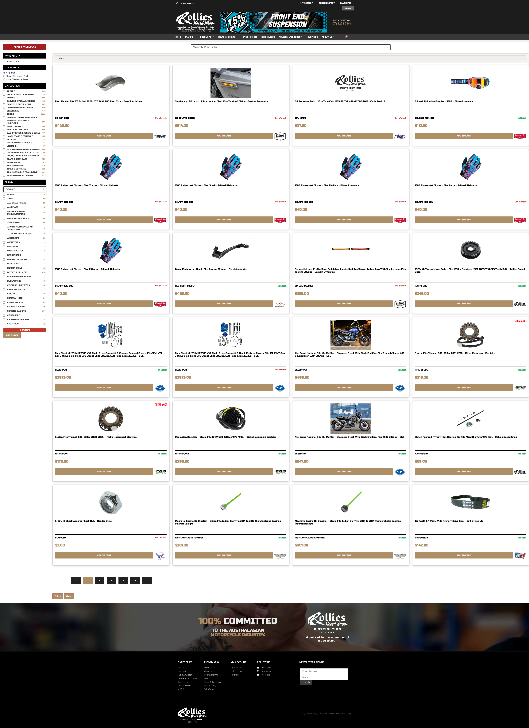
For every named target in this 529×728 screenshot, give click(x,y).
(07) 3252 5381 (341, 23)
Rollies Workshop (290, 37)
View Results (12, 335)
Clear (68, 596)
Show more (25, 330)
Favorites (345, 3)
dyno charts (250, 37)
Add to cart (104, 136)
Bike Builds (268, 37)
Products (205, 37)
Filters (58, 596)
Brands (189, 37)
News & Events (227, 37)
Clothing (313, 37)
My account (306, 3)
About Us (327, 37)
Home (178, 37)
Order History (327, 3)
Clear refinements (25, 47)
